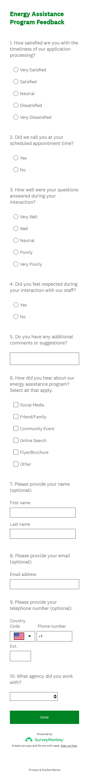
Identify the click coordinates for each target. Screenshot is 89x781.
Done (44, 717)
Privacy (34, 770)
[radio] (12, 69)
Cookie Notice (51, 770)
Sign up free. (69, 746)
